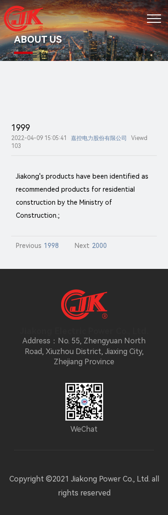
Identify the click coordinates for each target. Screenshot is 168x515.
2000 (99, 245)
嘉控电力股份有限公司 (99, 138)
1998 (51, 245)
